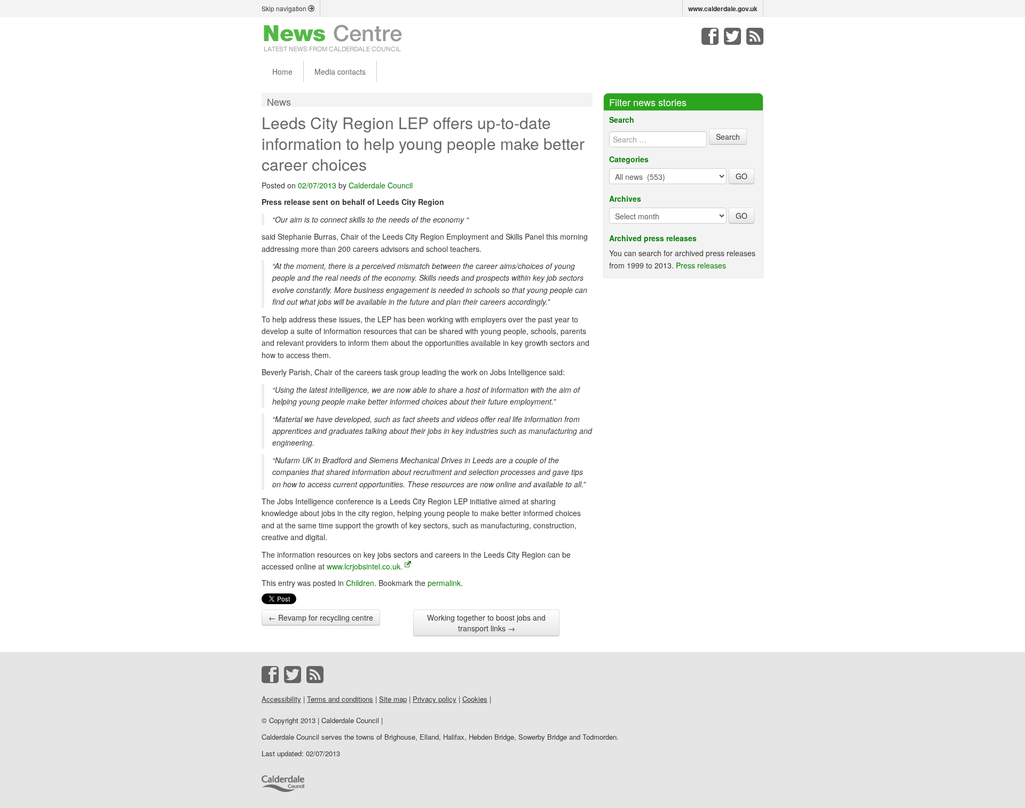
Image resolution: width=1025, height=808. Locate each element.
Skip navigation (285, 8)
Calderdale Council (381, 185)
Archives (625, 198)
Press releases (701, 265)
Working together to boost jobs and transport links (486, 622)
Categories (629, 159)
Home (282, 71)
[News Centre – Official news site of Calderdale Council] (333, 37)
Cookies (474, 699)
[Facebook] (710, 36)
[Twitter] (732, 36)
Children (360, 582)
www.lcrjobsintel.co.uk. (365, 566)
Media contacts (340, 71)
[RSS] (754, 36)
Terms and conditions (340, 699)
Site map (393, 699)
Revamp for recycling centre (321, 617)
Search (621, 119)
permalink (444, 582)
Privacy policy (434, 699)
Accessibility (281, 699)
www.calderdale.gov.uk (723, 8)
